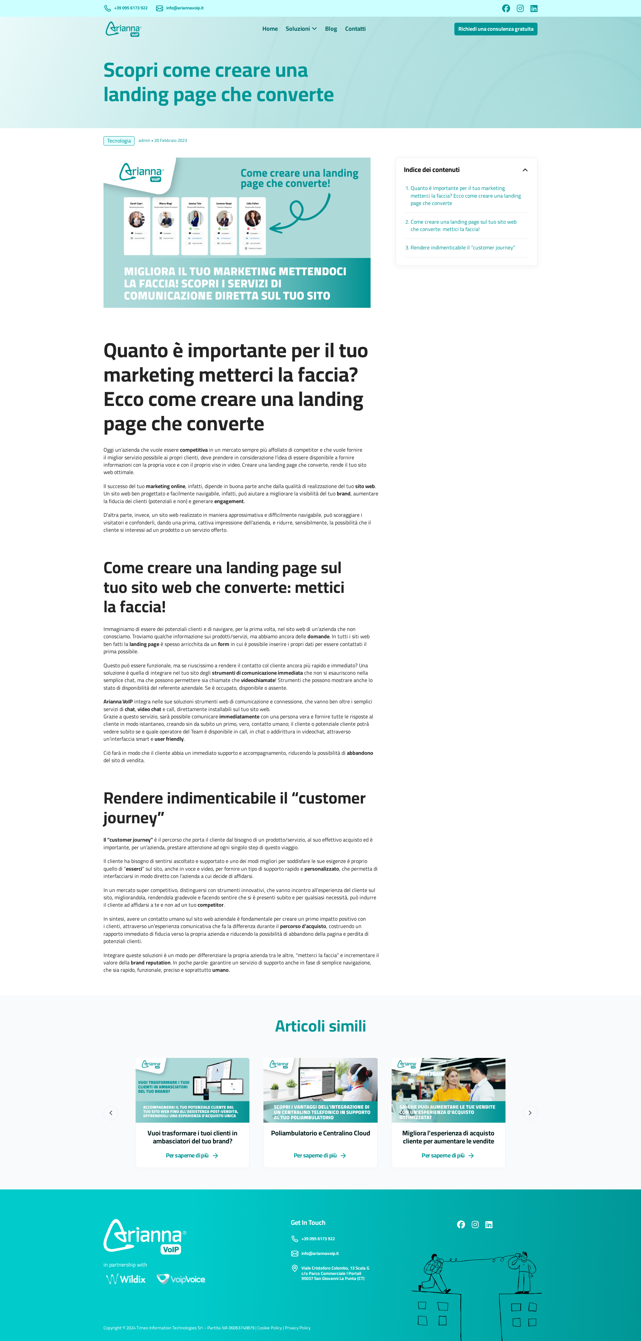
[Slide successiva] (530, 1113)
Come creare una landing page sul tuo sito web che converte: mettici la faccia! (463, 225)
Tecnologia (119, 141)
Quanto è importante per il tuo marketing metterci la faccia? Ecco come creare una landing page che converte (466, 195)
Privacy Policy (297, 1328)
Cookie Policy (269, 1328)
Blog (331, 29)
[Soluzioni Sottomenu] (314, 29)
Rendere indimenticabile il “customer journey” (463, 248)
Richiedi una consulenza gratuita (495, 29)
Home (270, 29)
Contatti (355, 29)
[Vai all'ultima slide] (110, 1113)
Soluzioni (298, 29)
